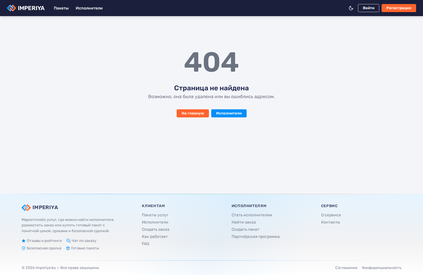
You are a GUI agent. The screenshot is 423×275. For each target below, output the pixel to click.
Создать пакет (245, 229)
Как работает (155, 236)
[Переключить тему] (351, 8)
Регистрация (398, 8)
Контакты (330, 222)
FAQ (145, 243)
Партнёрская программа (256, 236)
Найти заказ (244, 222)
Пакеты (61, 8)
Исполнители (89, 8)
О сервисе (331, 215)
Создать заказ (155, 229)
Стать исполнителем (252, 215)
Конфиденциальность (381, 268)
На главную (193, 113)
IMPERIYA (31, 8)
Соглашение (346, 268)
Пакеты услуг (155, 215)
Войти (368, 8)
